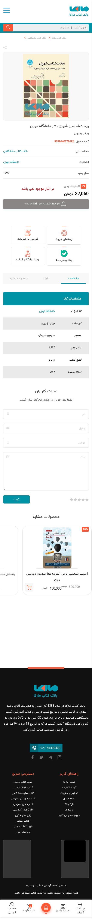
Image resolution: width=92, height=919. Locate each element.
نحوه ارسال (69, 798)
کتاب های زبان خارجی (23, 798)
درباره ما (69, 810)
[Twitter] (41, 758)
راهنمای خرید (64, 239)
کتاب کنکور (23, 821)
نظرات (46, 278)
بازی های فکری (23, 815)
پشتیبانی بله (64, 260)
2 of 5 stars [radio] (83, 499)
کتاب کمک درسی (23, 787)
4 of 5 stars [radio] (75, 499)
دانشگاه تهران (47, 311)
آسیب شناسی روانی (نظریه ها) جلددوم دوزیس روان (57, 577)
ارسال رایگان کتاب (28, 260)
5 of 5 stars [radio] (71, 499)
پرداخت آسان (23, 832)
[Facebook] (32, 758)
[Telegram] (50, 758)
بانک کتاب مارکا (59, 38)
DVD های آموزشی (23, 810)
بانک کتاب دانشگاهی (36, 38)
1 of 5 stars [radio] (87, 499)
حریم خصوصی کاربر (69, 815)
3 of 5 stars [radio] (79, 499)
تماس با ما (69, 782)
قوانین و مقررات (27, 239)
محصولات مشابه (18, 278)
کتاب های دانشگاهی (23, 793)
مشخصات (73, 278)
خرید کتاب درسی (23, 782)
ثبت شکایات (69, 787)
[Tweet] (28, 48)
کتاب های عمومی (23, 804)
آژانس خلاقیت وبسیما (38, 885)
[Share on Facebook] (13, 48)
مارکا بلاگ (69, 804)
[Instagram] (59, 758)
